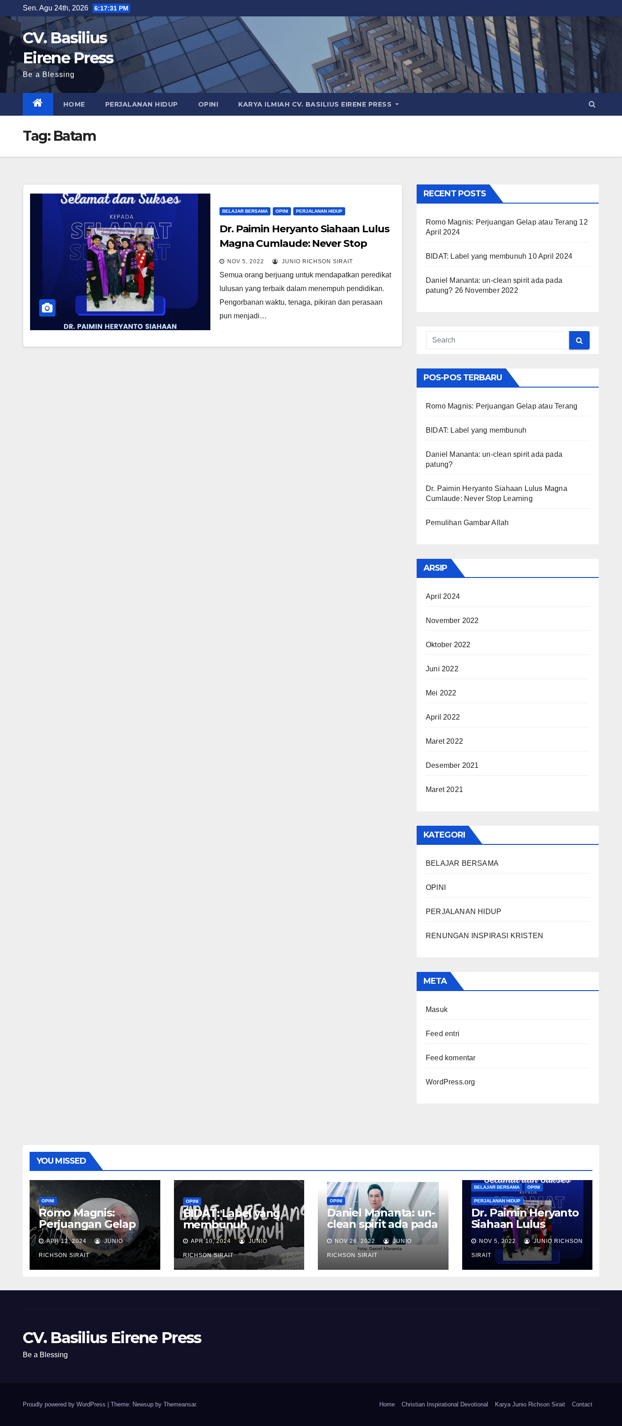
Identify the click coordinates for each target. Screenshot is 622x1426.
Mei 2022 (441, 693)
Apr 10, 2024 (211, 1241)
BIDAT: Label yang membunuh (476, 256)
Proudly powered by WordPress (65, 1404)
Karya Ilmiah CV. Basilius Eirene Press (316, 104)
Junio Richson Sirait (316, 261)
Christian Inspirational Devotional (445, 1404)
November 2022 (452, 620)
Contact (582, 1404)
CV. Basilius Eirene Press (112, 1337)
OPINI (208, 104)
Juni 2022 (442, 669)
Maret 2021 (444, 789)
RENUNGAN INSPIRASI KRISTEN (484, 936)
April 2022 (443, 717)
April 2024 (443, 596)
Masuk (437, 1009)
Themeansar (179, 1404)
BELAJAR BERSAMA (245, 211)
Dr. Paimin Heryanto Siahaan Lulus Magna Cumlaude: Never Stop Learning (304, 243)
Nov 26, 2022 (355, 1241)
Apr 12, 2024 (66, 1241)
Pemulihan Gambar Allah (467, 522)
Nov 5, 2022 (245, 261)
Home (74, 104)
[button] (592, 104)
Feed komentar (451, 1058)
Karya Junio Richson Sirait (530, 1404)
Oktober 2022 (448, 645)
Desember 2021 (452, 765)
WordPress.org (450, 1082)
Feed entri (442, 1034)
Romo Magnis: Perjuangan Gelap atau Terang (501, 222)
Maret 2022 (444, 741)
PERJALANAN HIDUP (141, 104)
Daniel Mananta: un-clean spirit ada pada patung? (382, 1224)
